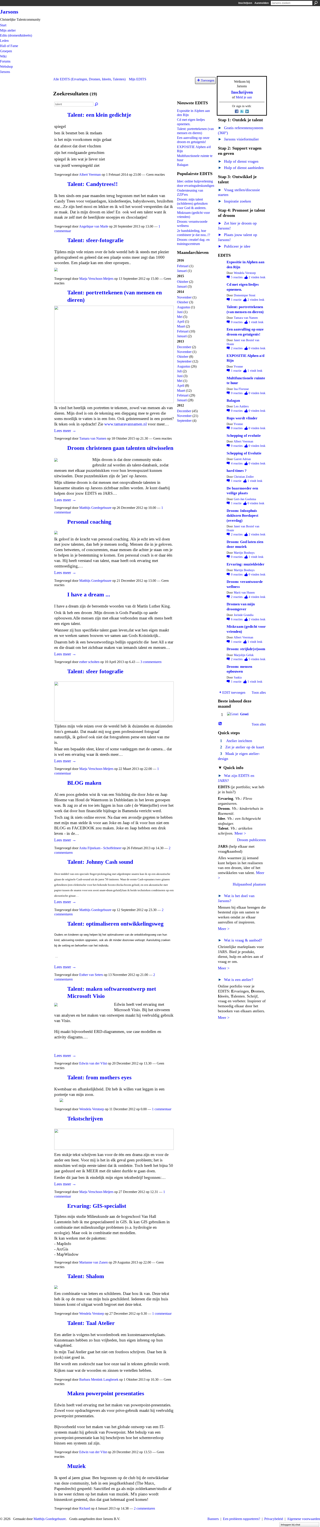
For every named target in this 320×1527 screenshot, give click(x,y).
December (184, 347)
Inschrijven (245, 3)
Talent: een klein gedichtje (99, 115)
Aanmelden (261, 3)
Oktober (182, 281)
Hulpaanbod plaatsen (249, 884)
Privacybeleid (273, 1519)
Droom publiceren (251, 840)
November (184, 297)
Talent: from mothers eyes (99, 1077)
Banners (213, 1519)
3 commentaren (151, 662)
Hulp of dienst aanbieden (241, 167)
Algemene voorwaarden (303, 1519)
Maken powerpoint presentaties (105, 1393)
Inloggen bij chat (290, 1524)
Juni (180, 312)
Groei (244, 714)
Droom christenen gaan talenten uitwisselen (120, 448)
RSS (220, 724)
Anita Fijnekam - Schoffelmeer (100, 848)
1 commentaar (161, 1109)
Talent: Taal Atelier (91, 1323)
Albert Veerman (90, 174)
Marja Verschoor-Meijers (96, 278)
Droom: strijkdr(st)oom (246, 649)
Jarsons (9, 12)
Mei (179, 317)
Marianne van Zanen (93, 1262)
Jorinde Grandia (243, 615)
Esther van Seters (91, 975)
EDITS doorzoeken (97, 104)
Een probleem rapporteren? (241, 1519)
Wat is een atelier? (235, 979)
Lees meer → (65, 430)
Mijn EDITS (137, 79)
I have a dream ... (88, 594)
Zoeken (316, 3)
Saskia (238, 677)
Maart (181, 326)
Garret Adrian (242, 459)
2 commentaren (144, 1508)
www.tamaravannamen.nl (125, 424)
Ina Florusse (241, 389)
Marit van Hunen (244, 592)
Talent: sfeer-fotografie (95, 240)
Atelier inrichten (239, 741)
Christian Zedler (244, 476)
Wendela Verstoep (91, 1109)
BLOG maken (84, 783)
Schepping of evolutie (244, 436)
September (184, 361)
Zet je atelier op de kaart (244, 747)
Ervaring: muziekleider (245, 564)
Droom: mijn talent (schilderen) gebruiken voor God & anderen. (192, 203)
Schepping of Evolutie (244, 453)
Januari (182, 271)
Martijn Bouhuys (244, 552)
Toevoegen (207, 80)
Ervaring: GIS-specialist (96, 1206)
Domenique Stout (244, 295)
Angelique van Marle (93, 226)
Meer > (240, 833)
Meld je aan (244, 97)
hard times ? (237, 471)
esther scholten (89, 662)
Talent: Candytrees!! (92, 184)
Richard (84, 1508)
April (180, 321)
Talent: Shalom (85, 1276)
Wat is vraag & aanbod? (240, 940)
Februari (183, 266)
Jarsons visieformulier (238, 139)
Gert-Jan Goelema (245, 499)
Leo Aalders (241, 406)
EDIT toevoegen (233, 692)
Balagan (182, 165)
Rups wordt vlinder (242, 418)
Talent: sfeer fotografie (95, 671)
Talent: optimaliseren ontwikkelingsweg (115, 924)
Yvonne (238, 366)
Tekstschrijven (85, 1118)
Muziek (76, 1466)
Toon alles (259, 692)
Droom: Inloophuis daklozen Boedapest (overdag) (242, 516)
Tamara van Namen (92, 438)
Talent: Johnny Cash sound (100, 862)
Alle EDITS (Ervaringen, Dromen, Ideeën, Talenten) (89, 79)
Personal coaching (89, 522)
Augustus (183, 307)
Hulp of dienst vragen (238, 161)
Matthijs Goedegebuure (95, 508)
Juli (179, 371)
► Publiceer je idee (234, 246)
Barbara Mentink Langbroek (98, 1379)
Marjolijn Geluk (244, 655)
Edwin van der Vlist (93, 1063)
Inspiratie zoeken (234, 201)
